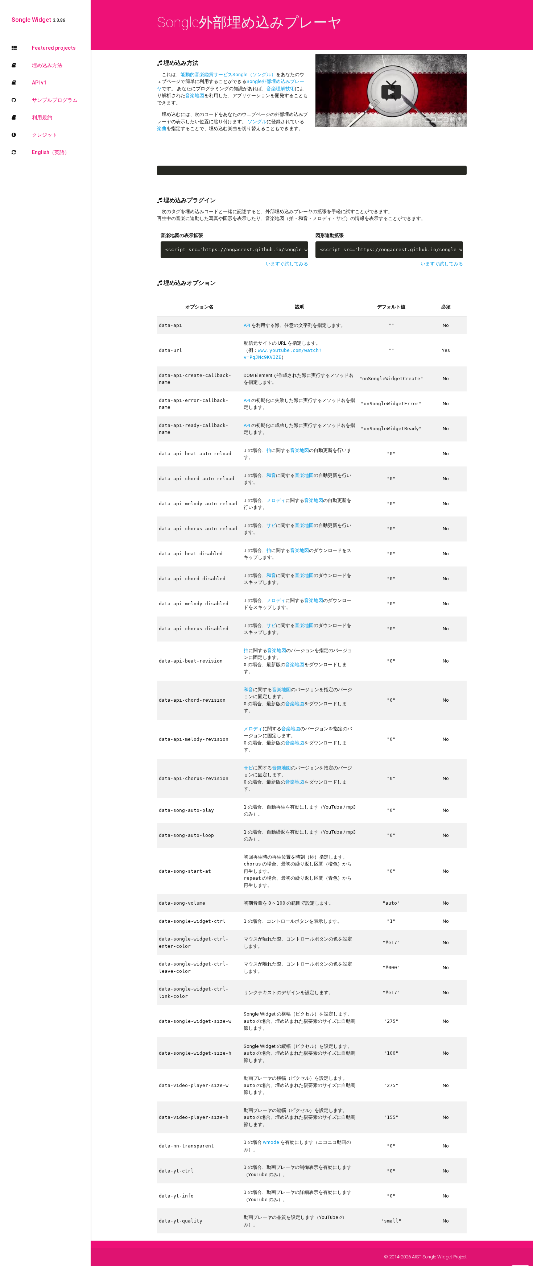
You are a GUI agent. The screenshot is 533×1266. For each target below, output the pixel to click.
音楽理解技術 (280, 89)
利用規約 (42, 117)
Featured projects (53, 48)
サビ (271, 525)
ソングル (257, 122)
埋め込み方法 (47, 65)
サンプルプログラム (55, 100)
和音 (271, 475)
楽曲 (161, 128)
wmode (271, 1142)
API (247, 325)
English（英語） (51, 152)
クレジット (44, 135)
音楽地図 (194, 95)
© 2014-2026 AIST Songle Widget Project (425, 1257)
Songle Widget (38, 19)
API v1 (39, 82)
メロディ (275, 500)
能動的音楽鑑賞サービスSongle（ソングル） (228, 74)
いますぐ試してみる (287, 264)
